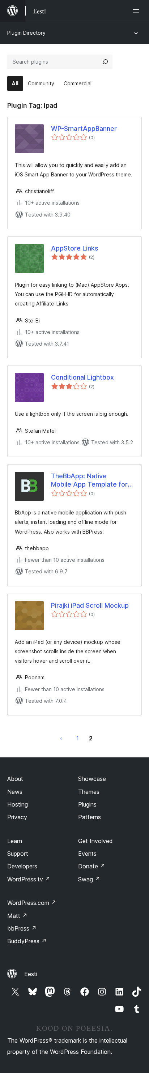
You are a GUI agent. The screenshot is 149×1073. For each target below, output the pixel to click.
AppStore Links (74, 248)
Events (87, 853)
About (15, 778)
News (14, 791)
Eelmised (61, 738)
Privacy (17, 817)
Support (17, 853)
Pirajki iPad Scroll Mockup (90, 605)
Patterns (89, 817)
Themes (88, 791)
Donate (91, 866)
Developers (22, 866)
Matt (17, 915)
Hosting (17, 804)
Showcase (92, 778)
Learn (14, 841)
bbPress (22, 928)
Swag (89, 879)
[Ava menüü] (137, 11)
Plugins (87, 804)
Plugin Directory (26, 33)
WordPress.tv (28, 879)
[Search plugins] (105, 62)
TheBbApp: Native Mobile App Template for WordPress (89, 480)
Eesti (30, 974)
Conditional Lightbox (82, 377)
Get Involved (95, 841)
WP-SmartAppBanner (84, 128)
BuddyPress (27, 941)
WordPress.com (31, 902)
